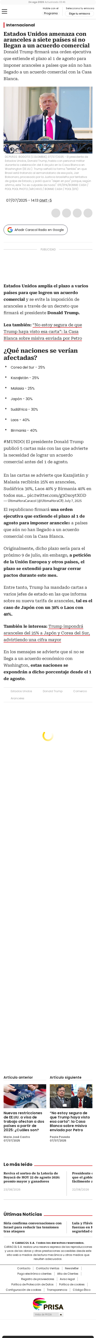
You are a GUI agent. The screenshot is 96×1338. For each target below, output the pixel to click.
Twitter (66, 213)
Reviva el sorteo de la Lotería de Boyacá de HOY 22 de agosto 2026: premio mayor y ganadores (32, 1177)
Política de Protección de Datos (32, 1284)
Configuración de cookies (23, 1290)
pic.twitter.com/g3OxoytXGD (56, 495)
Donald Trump (53, 691)
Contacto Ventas (47, 1268)
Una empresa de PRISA (48, 1303)
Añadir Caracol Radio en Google (39, 230)
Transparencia (57, 1290)
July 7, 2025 (73, 501)
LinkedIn (77, 213)
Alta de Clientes (67, 1274)
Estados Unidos (21, 691)
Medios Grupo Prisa (48, 1314)
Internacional (20, 25)
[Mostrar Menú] (4, 11)
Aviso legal (67, 1279)
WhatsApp (87, 213)
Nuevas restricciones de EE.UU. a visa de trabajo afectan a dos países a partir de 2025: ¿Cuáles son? (24, 1121)
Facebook (55, 213)
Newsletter (72, 1268)
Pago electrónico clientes (34, 1274)
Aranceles (17, 698)
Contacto (23, 1268)
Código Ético (81, 1290)
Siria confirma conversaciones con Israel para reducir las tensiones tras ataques (33, 1227)
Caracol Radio (22, 11)
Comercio (80, 691)
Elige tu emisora (79, 13)
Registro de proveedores (37, 1279)
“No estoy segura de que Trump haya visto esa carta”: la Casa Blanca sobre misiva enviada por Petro (43, 331)
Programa (51, 13)
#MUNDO (14, 441)
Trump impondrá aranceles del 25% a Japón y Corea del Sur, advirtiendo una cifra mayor (47, 633)
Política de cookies (72, 1284)
